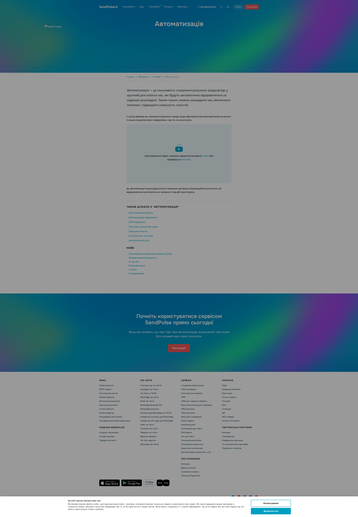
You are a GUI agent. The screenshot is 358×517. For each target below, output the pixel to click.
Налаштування (271, 503)
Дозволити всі (271, 511)
